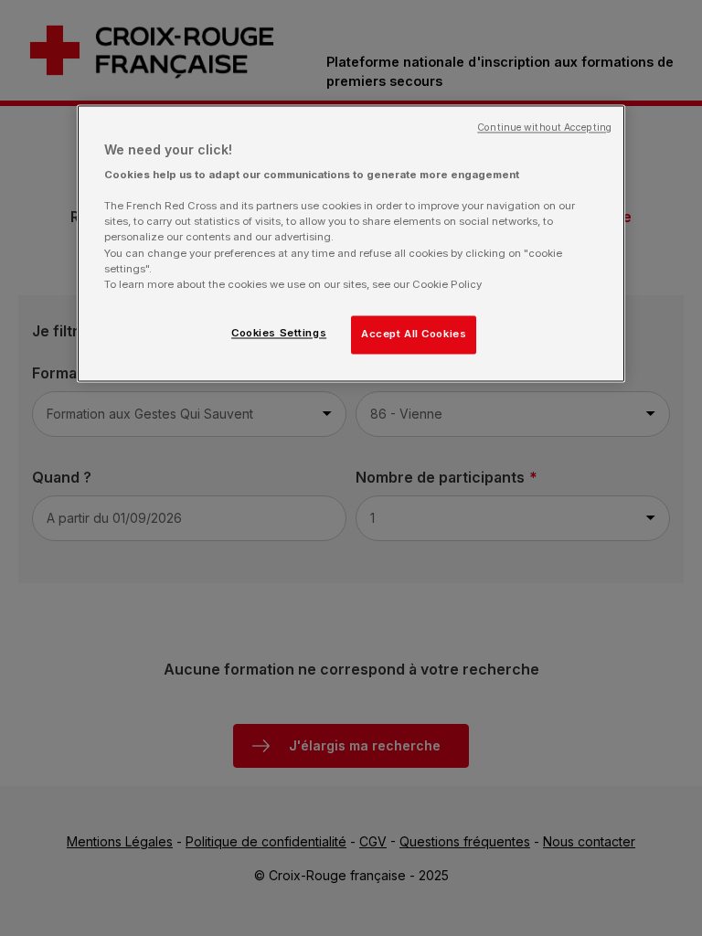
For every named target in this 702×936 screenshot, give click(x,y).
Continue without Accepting (544, 127)
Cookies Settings (278, 332)
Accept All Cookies (413, 333)
